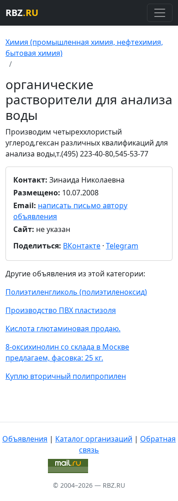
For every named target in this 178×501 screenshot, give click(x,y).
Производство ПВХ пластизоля (60, 310)
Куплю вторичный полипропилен (65, 376)
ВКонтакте (81, 246)
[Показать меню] (160, 13)
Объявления (24, 439)
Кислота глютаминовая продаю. (62, 328)
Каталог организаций (93, 439)
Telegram (122, 246)
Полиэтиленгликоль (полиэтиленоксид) (76, 292)
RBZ (21, 12)
